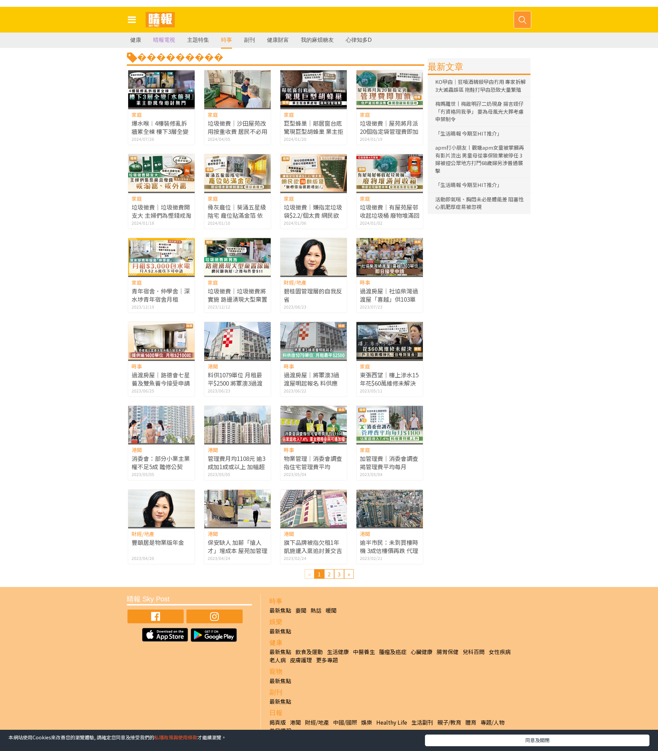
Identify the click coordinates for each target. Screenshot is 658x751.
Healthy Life (391, 722)
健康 (135, 40)
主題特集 (198, 40)
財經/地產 (295, 282)
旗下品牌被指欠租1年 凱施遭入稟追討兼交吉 (313, 546)
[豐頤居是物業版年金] (161, 508)
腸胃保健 (448, 652)
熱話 (315, 610)
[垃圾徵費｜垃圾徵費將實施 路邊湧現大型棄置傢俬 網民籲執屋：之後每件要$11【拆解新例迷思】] (237, 256)
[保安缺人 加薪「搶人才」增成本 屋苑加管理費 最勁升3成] (237, 508)
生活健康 (338, 652)
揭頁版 (277, 722)
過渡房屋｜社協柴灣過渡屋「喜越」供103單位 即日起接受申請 (389, 299)
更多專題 (327, 660)
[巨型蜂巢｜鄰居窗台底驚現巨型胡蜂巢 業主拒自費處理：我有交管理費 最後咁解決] (313, 89)
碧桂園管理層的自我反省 (313, 295)
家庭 (137, 114)
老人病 (277, 660)
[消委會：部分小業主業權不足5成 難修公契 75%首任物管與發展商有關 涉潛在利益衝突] (161, 424)
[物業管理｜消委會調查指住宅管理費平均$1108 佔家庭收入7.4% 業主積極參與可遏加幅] (313, 424)
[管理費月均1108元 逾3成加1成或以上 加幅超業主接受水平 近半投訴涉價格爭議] (237, 424)
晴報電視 (164, 40)
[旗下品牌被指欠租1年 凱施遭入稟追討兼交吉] (313, 508)
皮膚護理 (301, 660)
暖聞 (331, 610)
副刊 (249, 40)
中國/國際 (345, 722)
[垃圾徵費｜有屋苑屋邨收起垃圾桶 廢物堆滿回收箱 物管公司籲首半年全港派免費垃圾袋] (389, 172)
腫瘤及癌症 (392, 652)
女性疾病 (500, 652)
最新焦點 (280, 610)
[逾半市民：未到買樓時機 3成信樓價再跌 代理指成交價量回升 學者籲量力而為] (389, 508)
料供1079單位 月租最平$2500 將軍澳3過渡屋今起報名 (235, 383)
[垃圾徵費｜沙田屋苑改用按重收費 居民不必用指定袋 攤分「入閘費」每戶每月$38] (237, 89)
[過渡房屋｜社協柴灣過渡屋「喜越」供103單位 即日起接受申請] (389, 256)
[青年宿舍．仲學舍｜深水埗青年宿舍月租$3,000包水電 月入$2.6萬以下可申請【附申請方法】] (161, 256)
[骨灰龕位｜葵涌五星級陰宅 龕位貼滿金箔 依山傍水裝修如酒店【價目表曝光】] (237, 172)
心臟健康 (421, 652)
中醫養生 (364, 652)
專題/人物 (492, 722)
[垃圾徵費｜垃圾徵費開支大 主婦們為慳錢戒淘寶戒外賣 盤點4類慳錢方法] (161, 172)
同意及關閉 (537, 740)
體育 (470, 722)
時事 (226, 40)
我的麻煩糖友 (317, 40)
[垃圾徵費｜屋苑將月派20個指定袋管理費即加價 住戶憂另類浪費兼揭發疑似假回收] (389, 89)
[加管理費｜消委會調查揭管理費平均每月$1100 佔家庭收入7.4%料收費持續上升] (389, 424)
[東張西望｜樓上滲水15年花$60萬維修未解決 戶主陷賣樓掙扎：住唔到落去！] (389, 340)
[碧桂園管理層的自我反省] (313, 256)
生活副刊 (422, 722)
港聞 (213, 366)
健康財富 (278, 40)
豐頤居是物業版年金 (158, 542)
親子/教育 (449, 722)
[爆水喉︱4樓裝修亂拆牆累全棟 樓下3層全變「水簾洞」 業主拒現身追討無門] (161, 89)
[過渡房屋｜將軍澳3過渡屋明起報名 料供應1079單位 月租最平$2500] (313, 340)
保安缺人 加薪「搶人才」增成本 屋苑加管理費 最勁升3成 (237, 550)
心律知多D (359, 40)
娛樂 (366, 722)
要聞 (300, 610)
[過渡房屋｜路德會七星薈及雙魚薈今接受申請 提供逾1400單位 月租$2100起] (161, 340)
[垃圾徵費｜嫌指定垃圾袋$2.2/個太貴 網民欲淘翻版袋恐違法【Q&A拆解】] (313, 172)
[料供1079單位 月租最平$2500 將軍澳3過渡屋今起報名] (237, 340)
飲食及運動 (309, 652)
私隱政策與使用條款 (175, 737)
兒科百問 (474, 652)
